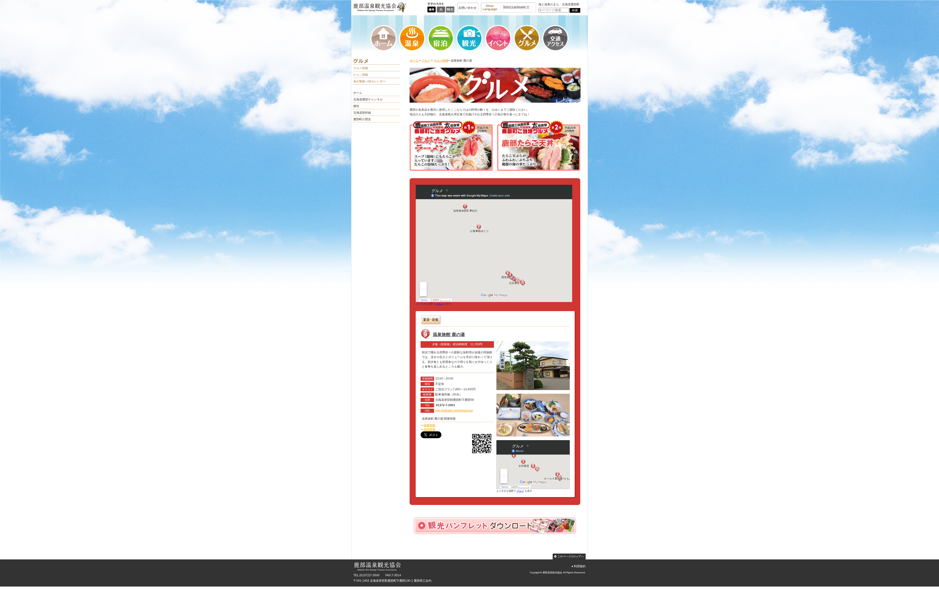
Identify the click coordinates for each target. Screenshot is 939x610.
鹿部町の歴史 (362, 119)
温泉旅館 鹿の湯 (449, 334)
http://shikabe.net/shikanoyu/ (454, 410)
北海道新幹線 (362, 112)
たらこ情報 (360, 74)
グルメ (426, 60)
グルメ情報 (360, 68)
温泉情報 (429, 425)
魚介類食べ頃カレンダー (369, 81)
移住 (356, 106)
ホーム (357, 93)
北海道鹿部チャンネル (368, 99)
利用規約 (580, 566)
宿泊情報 (429, 429)
